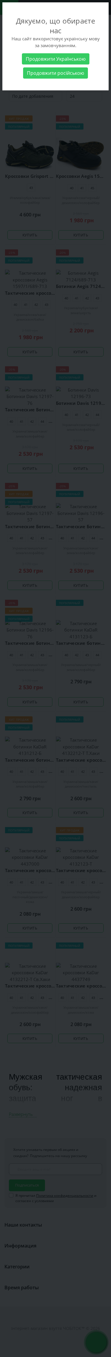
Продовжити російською (55, 73)
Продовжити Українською (56, 59)
